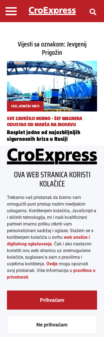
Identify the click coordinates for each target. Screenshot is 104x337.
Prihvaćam (52, 300)
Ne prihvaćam (52, 325)
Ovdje (52, 263)
